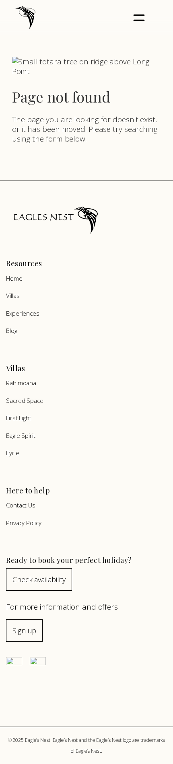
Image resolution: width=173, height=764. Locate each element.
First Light (18, 418)
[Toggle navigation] (139, 18)
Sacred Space (24, 400)
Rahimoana (21, 383)
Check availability (39, 579)
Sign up (24, 630)
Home (14, 278)
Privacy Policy (23, 523)
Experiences (22, 313)
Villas (12, 296)
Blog (11, 331)
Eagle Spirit (20, 435)
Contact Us (20, 505)
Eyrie (12, 453)
